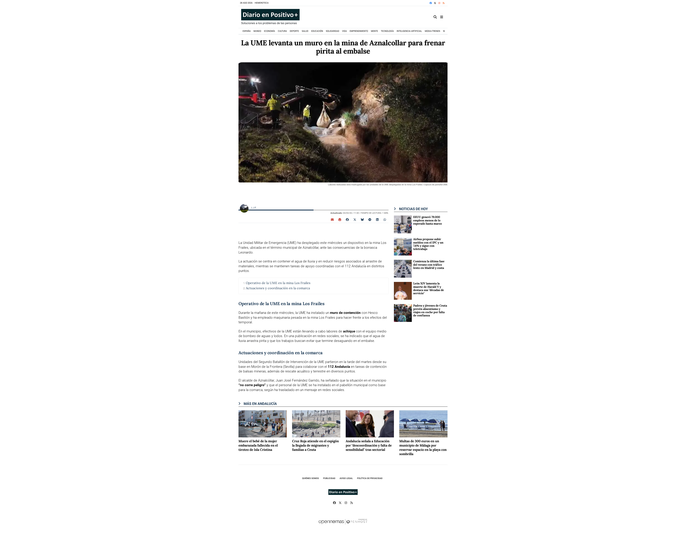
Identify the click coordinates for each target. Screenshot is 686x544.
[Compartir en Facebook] (347, 219)
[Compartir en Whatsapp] (385, 219)
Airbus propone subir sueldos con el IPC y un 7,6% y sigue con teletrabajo (428, 244)
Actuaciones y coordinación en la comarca (278, 288)
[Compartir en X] (355, 219)
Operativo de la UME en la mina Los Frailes (278, 283)
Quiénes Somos (310, 478)
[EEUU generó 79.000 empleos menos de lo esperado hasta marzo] (403, 224)
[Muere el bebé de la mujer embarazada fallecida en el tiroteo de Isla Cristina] (262, 423)
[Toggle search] (435, 17)
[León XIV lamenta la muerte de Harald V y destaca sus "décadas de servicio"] (403, 290)
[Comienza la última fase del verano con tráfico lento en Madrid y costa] (403, 268)
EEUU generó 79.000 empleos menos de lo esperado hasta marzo (427, 220)
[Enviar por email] (332, 219)
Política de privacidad (369, 478)
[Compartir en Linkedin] (377, 219)
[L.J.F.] (244, 208)
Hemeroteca (262, 3)
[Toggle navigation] (441, 17)
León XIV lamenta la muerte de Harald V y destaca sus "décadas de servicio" (428, 288)
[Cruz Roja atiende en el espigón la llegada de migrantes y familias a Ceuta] (316, 423)
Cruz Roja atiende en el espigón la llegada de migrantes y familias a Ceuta (315, 445)
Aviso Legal (346, 478)
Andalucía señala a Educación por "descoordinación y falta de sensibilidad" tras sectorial (369, 445)
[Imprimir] (340, 219)
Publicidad (329, 478)
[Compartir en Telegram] (370, 219)
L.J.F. (254, 207)
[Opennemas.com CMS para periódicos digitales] (343, 525)
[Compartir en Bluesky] (362, 219)
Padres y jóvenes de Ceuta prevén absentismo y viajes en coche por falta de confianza (430, 310)
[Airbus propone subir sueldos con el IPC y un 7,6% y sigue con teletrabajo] (403, 246)
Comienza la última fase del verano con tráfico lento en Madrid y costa (428, 265)
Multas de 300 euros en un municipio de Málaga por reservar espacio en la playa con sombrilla (423, 447)
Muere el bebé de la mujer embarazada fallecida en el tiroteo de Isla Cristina (258, 445)
